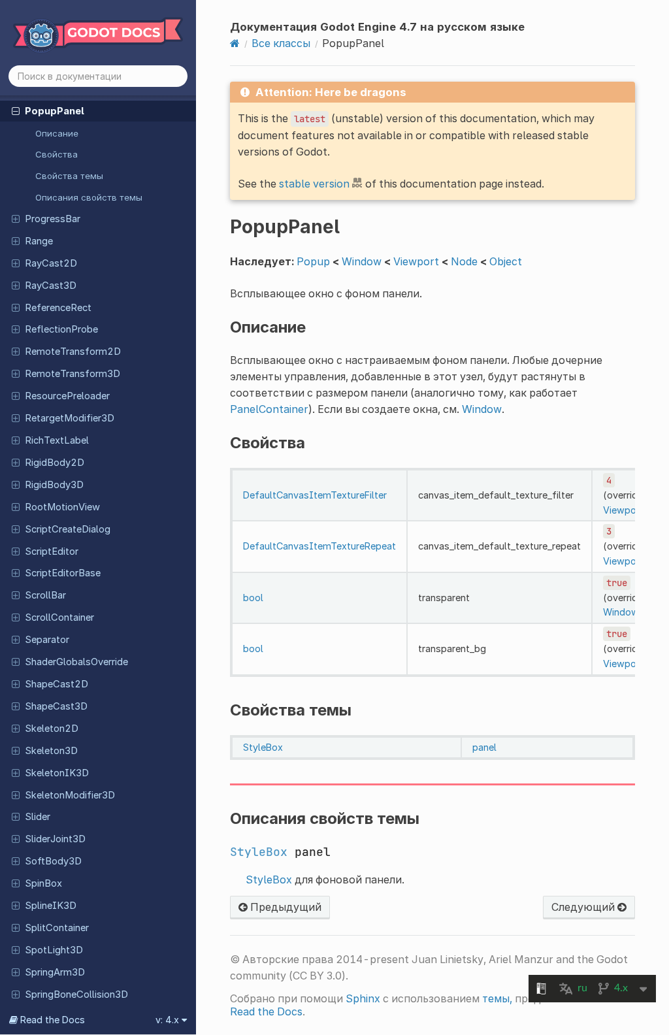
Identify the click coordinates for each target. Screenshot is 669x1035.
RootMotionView (62, 507)
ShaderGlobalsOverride (76, 662)
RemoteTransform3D (72, 374)
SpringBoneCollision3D (76, 994)
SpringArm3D (55, 972)
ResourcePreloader (67, 396)
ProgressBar (52, 219)
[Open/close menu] (16, 110)
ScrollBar (45, 595)
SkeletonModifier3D (70, 795)
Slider (37, 817)
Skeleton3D (51, 751)
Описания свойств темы (88, 197)
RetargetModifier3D (69, 418)
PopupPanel (54, 111)
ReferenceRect (58, 308)
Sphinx (363, 998)
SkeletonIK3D (57, 773)
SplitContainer (57, 928)
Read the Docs (266, 1011)
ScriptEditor (51, 551)
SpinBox (43, 883)
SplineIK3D (50, 906)
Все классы (281, 43)
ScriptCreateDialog (67, 529)
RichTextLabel (57, 440)
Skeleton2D (51, 728)
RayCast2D (51, 263)
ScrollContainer (59, 617)
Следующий (584, 906)
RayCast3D (50, 285)
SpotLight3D (54, 950)
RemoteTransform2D (73, 351)
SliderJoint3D (55, 839)
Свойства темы (69, 176)
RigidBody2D (54, 462)
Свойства (56, 154)
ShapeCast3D (56, 706)
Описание (56, 133)
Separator (47, 640)
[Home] (235, 43)
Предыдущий (284, 906)
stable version (314, 183)
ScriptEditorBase (63, 573)
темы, (497, 998)
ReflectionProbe (61, 329)
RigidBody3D (54, 485)
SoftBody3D (53, 861)
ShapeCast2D (56, 684)
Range (39, 241)
